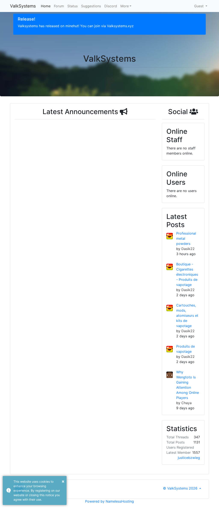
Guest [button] (199, 6)
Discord (110, 6)
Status (72, 6)
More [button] (124, 6)
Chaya (186, 403)
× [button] (63, 481)
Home (45, 6)
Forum (59, 6)
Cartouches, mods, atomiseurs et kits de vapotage (187, 315)
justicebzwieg (189, 457)
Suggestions (91, 6)
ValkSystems (23, 6)
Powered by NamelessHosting (109, 501)
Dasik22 (188, 249)
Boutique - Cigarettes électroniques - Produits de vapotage (187, 274)
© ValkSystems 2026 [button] (180, 488)
